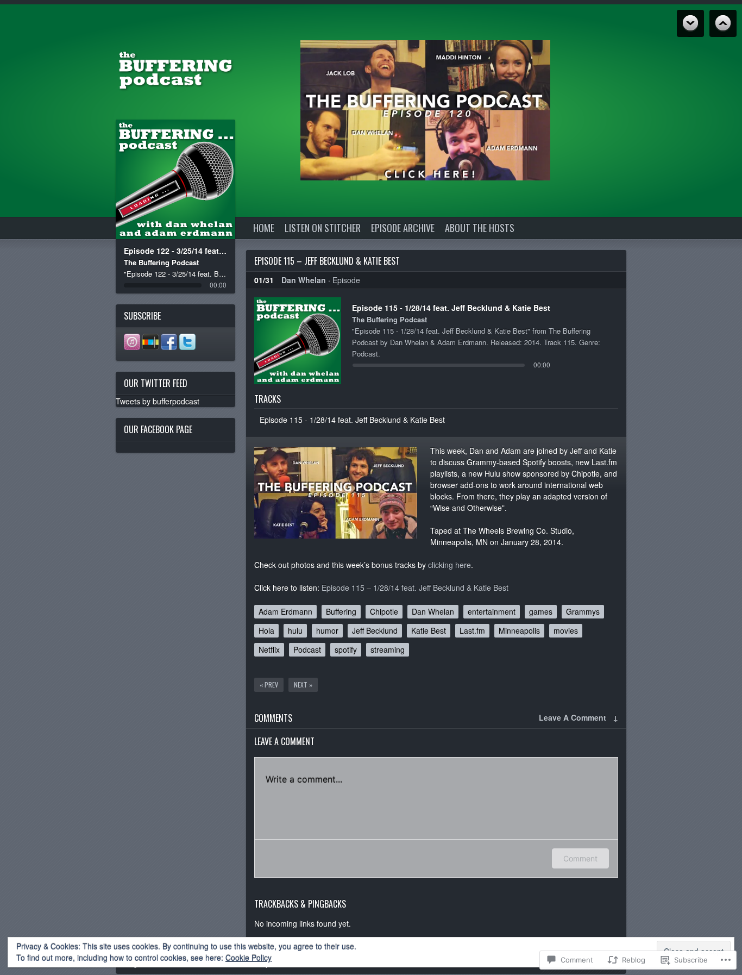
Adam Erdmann (285, 611)
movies (566, 630)
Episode (346, 279)
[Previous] (154, 179)
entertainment (491, 611)
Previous (690, 23)
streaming (387, 649)
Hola (266, 630)
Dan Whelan (303, 279)
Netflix (269, 649)
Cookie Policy (248, 957)
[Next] (197, 179)
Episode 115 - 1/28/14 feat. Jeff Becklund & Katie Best (352, 419)
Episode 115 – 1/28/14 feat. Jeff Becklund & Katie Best (415, 587)
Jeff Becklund (375, 630)
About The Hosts (479, 228)
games (540, 611)
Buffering (341, 611)
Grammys (583, 611)
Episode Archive (403, 228)
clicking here (449, 564)
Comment (580, 858)
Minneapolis (519, 630)
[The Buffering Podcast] (175, 69)
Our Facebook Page (158, 429)
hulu (295, 630)
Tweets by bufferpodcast (157, 401)
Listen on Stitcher (323, 228)
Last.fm (472, 630)
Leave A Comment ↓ (578, 717)
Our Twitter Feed (155, 383)
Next (723, 23)
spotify (346, 649)
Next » (303, 684)
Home (263, 228)
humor (327, 630)
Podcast (307, 649)
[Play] (176, 179)
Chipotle (384, 611)
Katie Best (428, 630)
